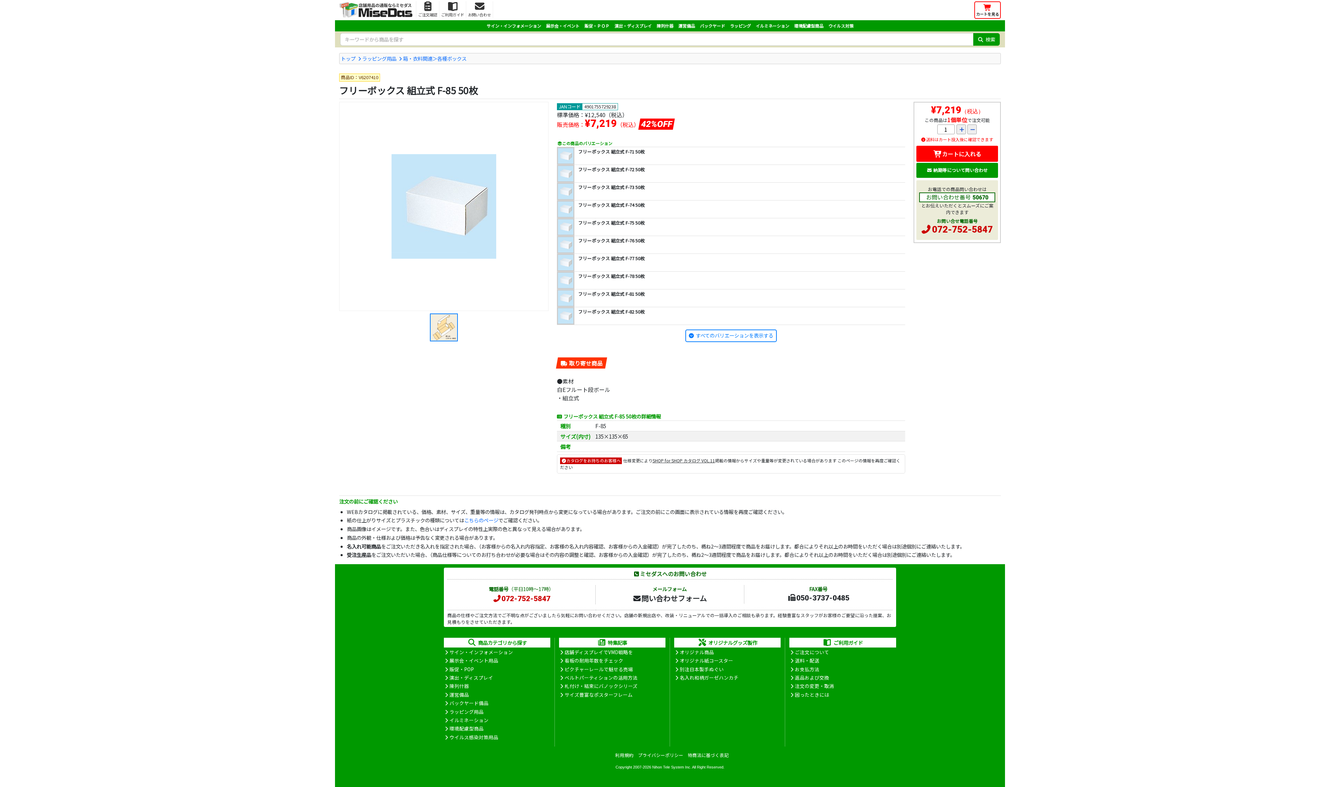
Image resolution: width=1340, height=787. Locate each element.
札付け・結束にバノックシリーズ (601, 685)
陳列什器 (665, 26)
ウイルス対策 (841, 26)
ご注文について (812, 652)
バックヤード (712, 26)
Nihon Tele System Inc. (671, 767)
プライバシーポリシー (660, 755)
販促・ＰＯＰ (597, 26)
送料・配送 (807, 660)
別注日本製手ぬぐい (702, 669)
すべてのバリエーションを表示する (734, 335)
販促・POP (461, 669)
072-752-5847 (962, 229)
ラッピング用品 (379, 58)
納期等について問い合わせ (960, 170)
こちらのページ (481, 520)
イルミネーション (772, 26)
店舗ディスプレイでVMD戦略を (599, 652)
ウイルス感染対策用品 (473, 737)
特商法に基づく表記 (708, 755)
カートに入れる (961, 154)
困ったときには (812, 694)
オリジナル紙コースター (706, 660)
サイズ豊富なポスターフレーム (599, 694)
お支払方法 (807, 669)
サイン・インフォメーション (514, 26)
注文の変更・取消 (814, 685)
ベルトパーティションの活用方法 (601, 677)
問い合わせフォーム (674, 598)
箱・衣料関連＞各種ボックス (435, 58)
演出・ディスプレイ (633, 26)
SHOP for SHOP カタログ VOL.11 (684, 460)
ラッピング (740, 26)
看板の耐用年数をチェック (594, 660)
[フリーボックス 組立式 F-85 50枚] (444, 206)
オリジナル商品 (697, 652)
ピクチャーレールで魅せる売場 (599, 669)
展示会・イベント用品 (473, 660)
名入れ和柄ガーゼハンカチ (709, 677)
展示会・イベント (563, 26)
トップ (348, 58)
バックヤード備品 (469, 702)
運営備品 (686, 26)
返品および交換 (812, 677)
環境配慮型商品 (809, 26)
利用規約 (624, 755)
